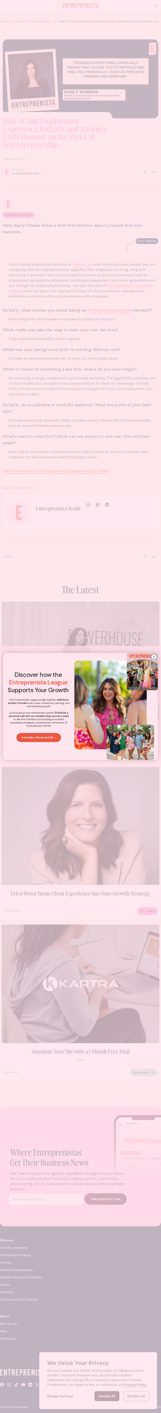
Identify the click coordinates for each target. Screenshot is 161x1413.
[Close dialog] (154, 657)
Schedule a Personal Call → (38, 737)
